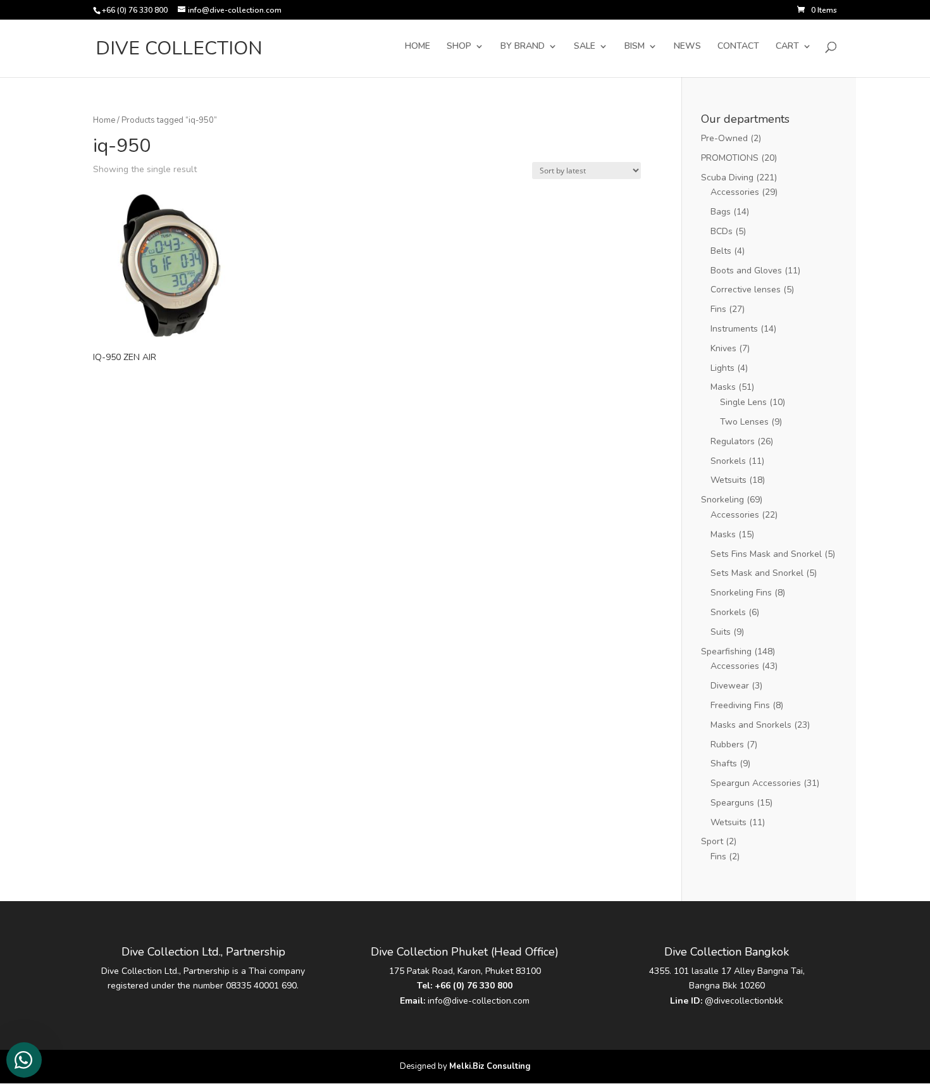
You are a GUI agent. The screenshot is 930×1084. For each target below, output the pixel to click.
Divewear (729, 686)
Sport (712, 841)
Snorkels (728, 461)
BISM (634, 47)
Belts (720, 251)
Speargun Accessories (755, 783)
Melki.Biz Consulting (490, 1066)
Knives (723, 348)
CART (787, 47)
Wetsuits (728, 480)
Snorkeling (722, 500)
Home (104, 120)
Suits (720, 632)
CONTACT (738, 47)
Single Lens (743, 402)
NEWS (687, 47)
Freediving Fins (740, 705)
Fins (718, 309)
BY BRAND (522, 47)
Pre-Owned (724, 138)
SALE (584, 47)
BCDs (721, 231)
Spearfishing (726, 651)
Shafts (723, 763)
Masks (723, 387)
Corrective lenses (745, 289)
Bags (720, 212)
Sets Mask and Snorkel (756, 573)
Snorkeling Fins (741, 593)
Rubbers (727, 744)
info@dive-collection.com (479, 1001)
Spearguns (732, 803)
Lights (722, 368)
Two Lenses (744, 422)
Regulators (732, 441)
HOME (417, 47)
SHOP (459, 47)
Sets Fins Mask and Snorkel (766, 554)
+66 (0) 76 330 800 (473, 986)
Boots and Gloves (746, 271)
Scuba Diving (727, 177)
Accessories (734, 192)
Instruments (734, 329)
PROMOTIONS (730, 158)
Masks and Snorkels (750, 725)
